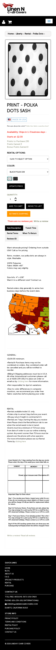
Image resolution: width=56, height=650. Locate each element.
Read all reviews (28, 535)
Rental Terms (12, 233)
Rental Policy (11, 625)
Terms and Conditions (15, 622)
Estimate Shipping (18, 214)
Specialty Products (14, 580)
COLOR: (11, 166)
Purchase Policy (12, 629)
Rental (28, 33)
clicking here (23, 381)
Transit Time (30, 228)
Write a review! (14, 535)
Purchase (9, 586)
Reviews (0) (12, 239)
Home (11, 33)
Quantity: (12, 195)
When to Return (30, 233)
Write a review (41, 221)
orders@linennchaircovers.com (22, 604)
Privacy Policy (11, 618)
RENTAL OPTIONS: (16, 153)
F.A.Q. (7, 577)
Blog (7, 571)
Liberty (19, 33)
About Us (9, 574)
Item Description (14, 228)
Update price (16, 186)
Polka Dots (38, 33)
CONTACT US (10, 632)
